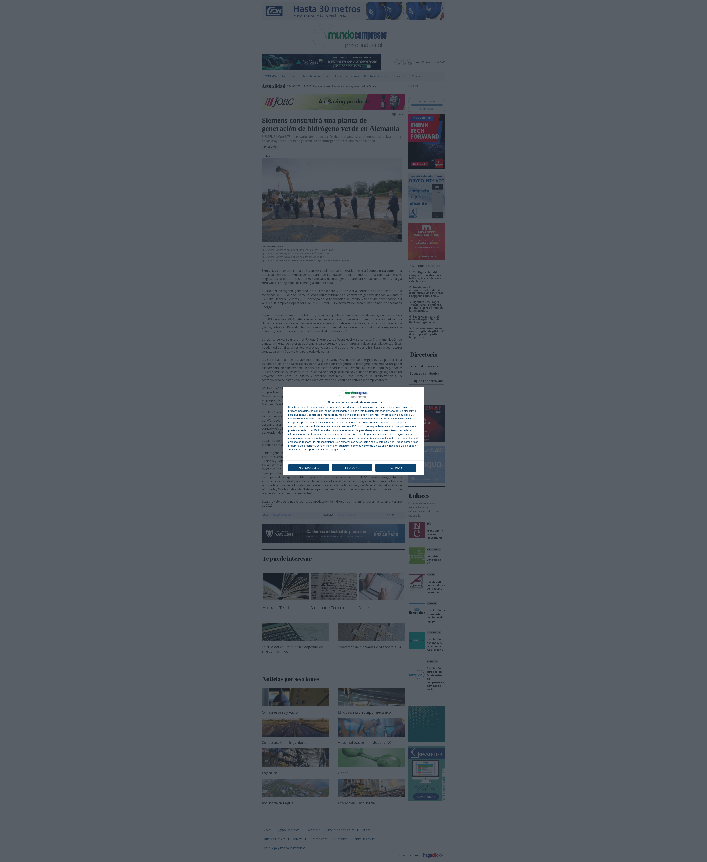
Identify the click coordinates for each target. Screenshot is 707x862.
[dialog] (353, 431)
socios (316, 407)
